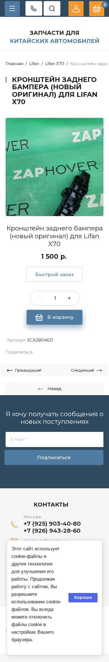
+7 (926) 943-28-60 (51, 530)
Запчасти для (54, 33)
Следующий (82, 370)
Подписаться (54, 457)
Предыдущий (28, 370)
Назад (54, 388)
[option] (54, 167)
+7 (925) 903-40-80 (52, 523)
